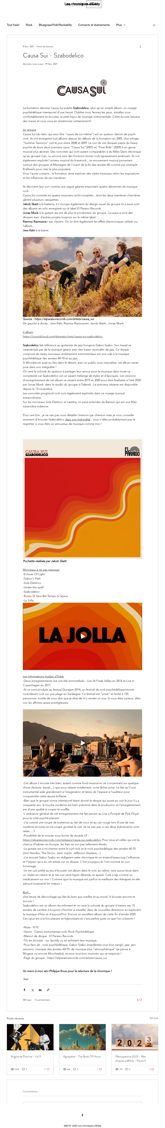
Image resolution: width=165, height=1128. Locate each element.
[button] (154, 25)
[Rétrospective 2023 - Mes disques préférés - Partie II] (135, 1037)
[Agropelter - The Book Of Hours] (82, 1037)
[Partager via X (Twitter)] (32, 989)
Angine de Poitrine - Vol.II (26, 1056)
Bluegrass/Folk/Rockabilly (55, 25)
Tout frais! (13, 25)
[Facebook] (82, 4)
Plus (119, 25)
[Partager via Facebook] (24, 989)
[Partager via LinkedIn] (40, 989)
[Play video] (82, 636)
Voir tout (154, 1017)
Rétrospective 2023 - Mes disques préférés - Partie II (130, 1058)
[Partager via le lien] (48, 989)
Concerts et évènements (94, 25)
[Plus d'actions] (140, 46)
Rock (29, 25)
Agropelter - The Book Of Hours (82, 1056)
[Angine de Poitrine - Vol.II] (30, 1037)
